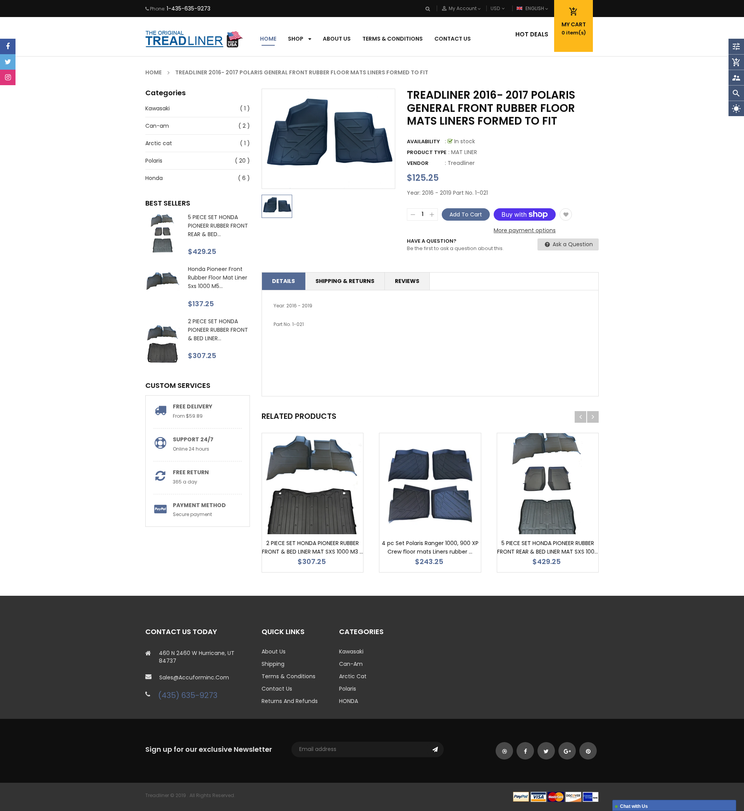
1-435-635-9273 (188, 8)
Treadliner (461, 163)
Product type (426, 152)
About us (274, 651)
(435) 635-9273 (187, 695)
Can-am (157, 126)
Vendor (418, 163)
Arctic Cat (353, 676)
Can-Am (351, 664)
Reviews (407, 281)
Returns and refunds (290, 701)
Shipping (273, 664)
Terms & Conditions (288, 676)
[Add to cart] (312, 508)
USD (508, 8)
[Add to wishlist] (566, 214)
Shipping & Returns (344, 281)
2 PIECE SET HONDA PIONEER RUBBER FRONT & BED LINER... (218, 329)
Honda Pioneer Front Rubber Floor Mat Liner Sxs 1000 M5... (217, 277)
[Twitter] (8, 62)
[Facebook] (8, 46)
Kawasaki (157, 108)
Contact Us (277, 689)
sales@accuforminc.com (194, 677)
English (535, 8)
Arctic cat (158, 143)
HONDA (348, 701)
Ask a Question (572, 244)
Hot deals (531, 34)
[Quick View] (336, 508)
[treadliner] (556, 796)
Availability (423, 141)
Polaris (153, 161)
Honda (154, 178)
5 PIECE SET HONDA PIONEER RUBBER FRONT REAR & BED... (218, 225)
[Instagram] (8, 77)
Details (283, 281)
